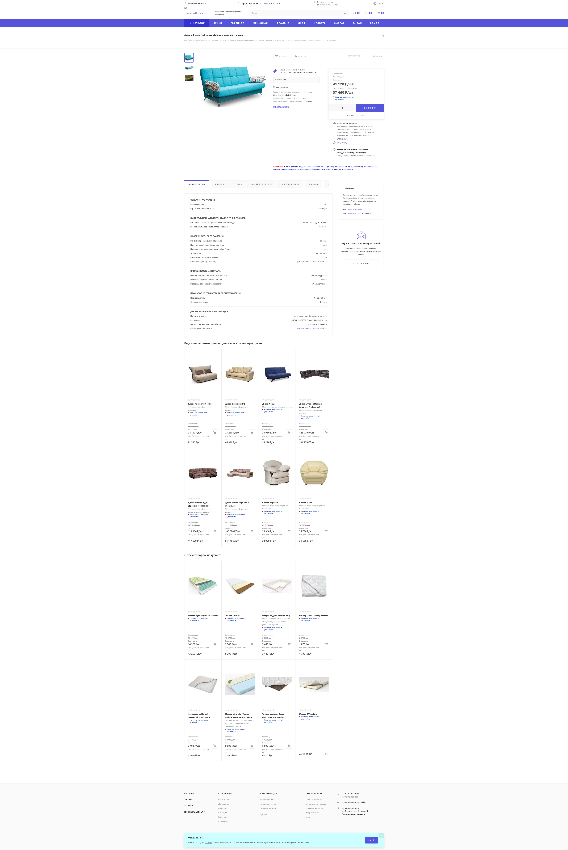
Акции (188, 799)
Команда (222, 812)
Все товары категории (352, 209)
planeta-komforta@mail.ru (354, 802)
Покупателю (314, 793)
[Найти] (345, 13)
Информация (268, 793)
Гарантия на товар (268, 808)
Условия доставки (268, 803)
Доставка (313, 184)
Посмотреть (342, 138)
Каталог (189, 793)
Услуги (188, 805)
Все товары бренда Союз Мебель (357, 213)
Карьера (222, 817)
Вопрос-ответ (312, 812)
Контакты (223, 821)
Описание (219, 184)
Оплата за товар (291, 184)
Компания (225, 793)
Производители (194, 811)
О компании (224, 799)
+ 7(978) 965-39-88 (249, 3)
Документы (224, 803)
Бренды (263, 814)
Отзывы (238, 184)
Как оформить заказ (262, 184)
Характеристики (197, 184)
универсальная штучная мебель (312, 328)
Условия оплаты (267, 799)
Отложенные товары (316, 803)
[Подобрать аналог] (326, 754)
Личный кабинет (314, 799)
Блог (308, 817)
